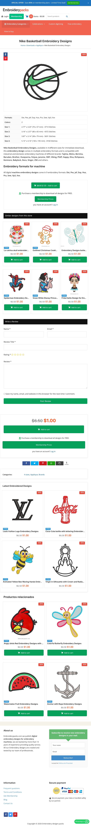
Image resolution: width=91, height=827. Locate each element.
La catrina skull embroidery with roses (16, 250)
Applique (39, 45)
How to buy (9, 31)
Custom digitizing (56, 24)
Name (7, 329)
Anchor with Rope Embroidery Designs (64, 704)
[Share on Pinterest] (43, 463)
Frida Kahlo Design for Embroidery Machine (74, 298)
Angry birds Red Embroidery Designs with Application (24, 643)
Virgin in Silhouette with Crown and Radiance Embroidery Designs (65, 582)
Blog (5, 799)
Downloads (31, 45)
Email (50, 329)
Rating (7, 354)
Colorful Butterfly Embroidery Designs (64, 643)
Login (5, 16)
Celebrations (37, 24)
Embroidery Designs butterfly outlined (74, 250)
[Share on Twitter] (35, 463)
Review (7, 361)
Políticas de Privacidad (65, 763)
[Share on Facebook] (26, 463)
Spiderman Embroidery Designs (16, 298)
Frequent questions (12, 788)
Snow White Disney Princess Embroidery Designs (45, 298)
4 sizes (27, 474)
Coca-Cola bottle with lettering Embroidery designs (65, 531)
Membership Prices (45, 199)
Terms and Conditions (13, 792)
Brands (42, 474)
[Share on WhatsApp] (51, 463)
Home (23, 45)
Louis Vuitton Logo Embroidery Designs (20, 531)
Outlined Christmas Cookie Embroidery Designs (45, 250)
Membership (16, 16)
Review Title (10, 342)
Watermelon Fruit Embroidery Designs (21, 704)
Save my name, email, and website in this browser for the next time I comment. (40, 394)
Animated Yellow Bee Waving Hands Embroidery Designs (22, 582)
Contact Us (8, 803)
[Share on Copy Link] (59, 463)
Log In (55, 204)
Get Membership (10, 796)
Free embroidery (74, 24)
